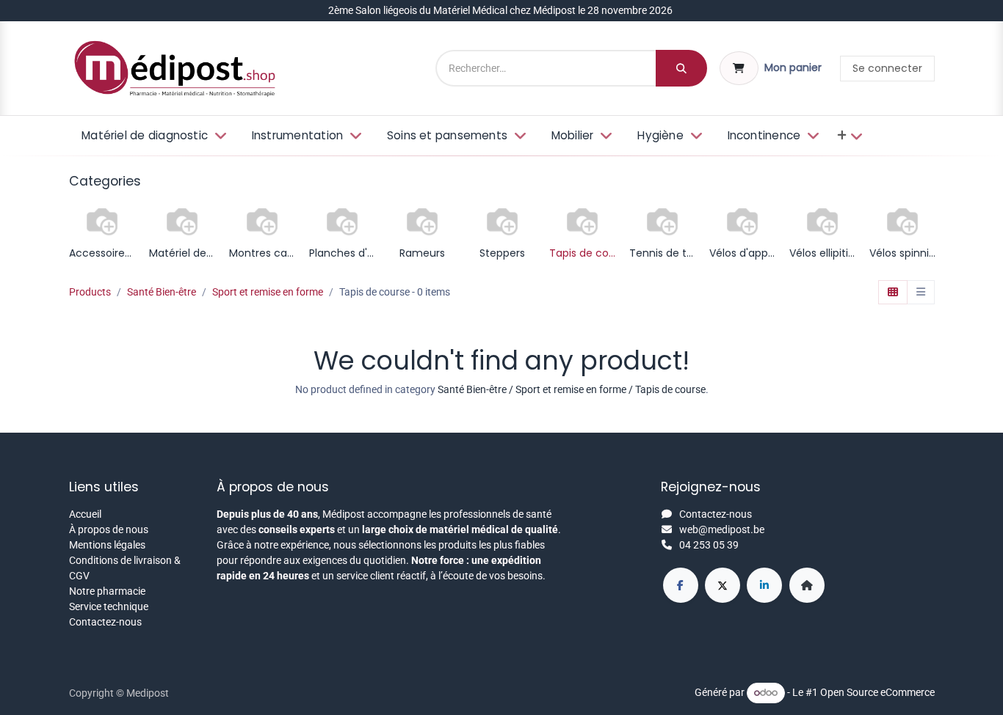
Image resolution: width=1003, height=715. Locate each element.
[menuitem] (153, 136)
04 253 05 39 (709, 545)
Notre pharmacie (107, 591)
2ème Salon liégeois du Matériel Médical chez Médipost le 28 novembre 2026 (501, 10)
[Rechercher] (681, 68)
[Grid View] (893, 292)
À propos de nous (108, 529)
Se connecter (887, 68)
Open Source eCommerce (877, 692)
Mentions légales (107, 545)
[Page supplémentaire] (807, 585)
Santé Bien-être (161, 292)
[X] (722, 585)
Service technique (108, 606)
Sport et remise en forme (267, 292)
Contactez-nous (105, 622)
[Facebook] (680, 585)
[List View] (921, 292)
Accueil (85, 514)
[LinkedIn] (764, 585)
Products (90, 292)
